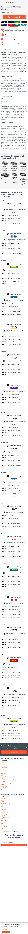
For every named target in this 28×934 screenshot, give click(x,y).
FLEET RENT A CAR (5, 817)
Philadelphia (4, 781)
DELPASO (3, 809)
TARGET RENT (4, 826)
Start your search (14, 17)
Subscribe (14, 845)
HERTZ (2, 823)
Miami (2, 769)
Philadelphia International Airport (9, 780)
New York (3, 787)
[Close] (26, 924)
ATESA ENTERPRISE (5, 803)
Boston (2, 789)
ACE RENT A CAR (5, 798)
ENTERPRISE (4, 814)
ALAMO (2, 801)
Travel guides (14, 752)
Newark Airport (4, 786)
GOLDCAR (3, 820)
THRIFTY (3, 828)
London (3, 791)
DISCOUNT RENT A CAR (6, 811)
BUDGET (3, 806)
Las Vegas (3, 778)
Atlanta (2, 775)
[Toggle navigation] (25, 2)
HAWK (2, 822)
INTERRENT (3, 825)
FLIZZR (2, 819)
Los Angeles (4, 767)
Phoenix (3, 773)
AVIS (2, 805)
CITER (2, 808)
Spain (2, 762)
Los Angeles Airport (6, 776)
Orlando (3, 772)
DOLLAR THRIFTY (5, 812)
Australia (3, 766)
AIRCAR (2, 800)
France (2, 764)
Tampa (2, 770)
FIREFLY (3, 815)
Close (5, 932)
